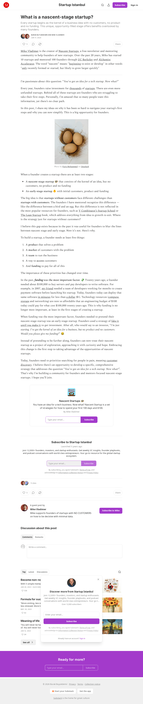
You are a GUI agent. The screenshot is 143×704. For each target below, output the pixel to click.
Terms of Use (85, 627)
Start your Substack (64, 691)
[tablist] (33, 537)
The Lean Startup (31, 215)
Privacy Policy (92, 630)
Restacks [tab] (39, 537)
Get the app (85, 691)
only (24, 68)
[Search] (102, 5)
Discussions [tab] (42, 572)
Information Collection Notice (70, 630)
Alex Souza (38, 587)
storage (25, 301)
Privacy (72, 684)
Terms (80, 684)
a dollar (70, 297)
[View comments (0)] (33, 44)
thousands (75, 88)
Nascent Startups (69, 51)
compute (113, 297)
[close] (98, 579)
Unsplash (85, 166)
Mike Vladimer (58, 35)
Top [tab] (24, 572)
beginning (75, 64)
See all (26, 642)
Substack (57, 698)
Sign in (134, 5)
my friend (47, 289)
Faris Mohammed (70, 166)
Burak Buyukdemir (39, 35)
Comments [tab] (27, 537)
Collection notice (92, 684)
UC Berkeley (85, 60)
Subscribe (120, 5)
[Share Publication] (108, 5)
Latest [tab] (31, 572)
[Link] (17, 431)
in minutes (44, 297)
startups (90, 88)
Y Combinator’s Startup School (97, 211)
